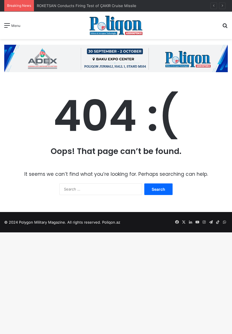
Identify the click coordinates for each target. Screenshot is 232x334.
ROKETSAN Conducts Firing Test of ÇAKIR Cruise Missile (87, 5)
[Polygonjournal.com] (116, 25)
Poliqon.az (111, 222)
